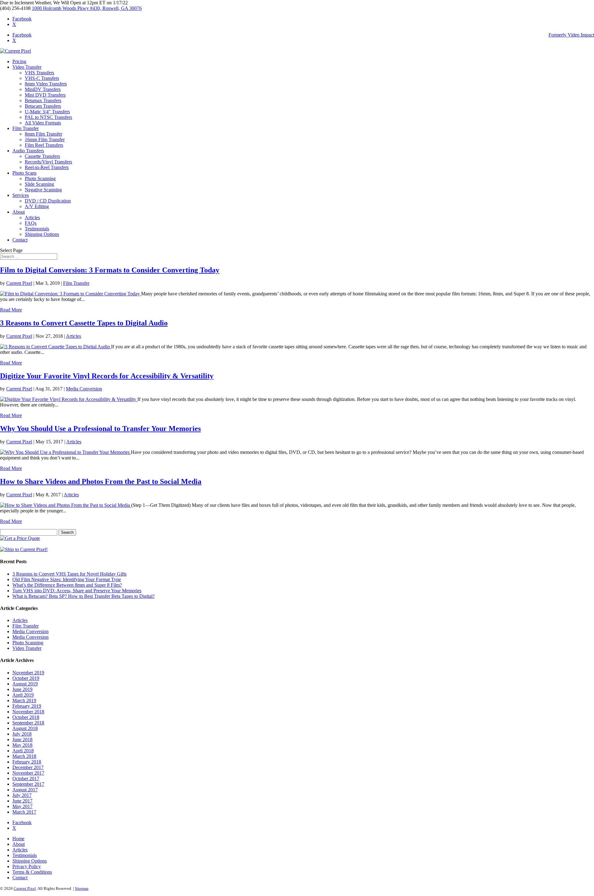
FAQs (31, 223)
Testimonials (37, 228)
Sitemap (81, 888)
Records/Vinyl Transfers (48, 161)
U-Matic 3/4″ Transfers (47, 111)
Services (20, 195)
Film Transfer (25, 128)
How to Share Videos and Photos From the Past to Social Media (100, 481)
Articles (32, 217)
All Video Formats (43, 122)
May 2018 (22, 745)
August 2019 (25, 683)
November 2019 (28, 672)
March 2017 (24, 812)
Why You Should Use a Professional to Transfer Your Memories (100, 428)
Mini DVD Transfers (45, 95)
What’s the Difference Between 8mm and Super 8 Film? (67, 585)
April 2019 (23, 695)
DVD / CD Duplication (48, 200)
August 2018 (25, 728)
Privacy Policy (26, 866)
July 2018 (22, 734)
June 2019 (22, 689)
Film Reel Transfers (44, 145)
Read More (11, 309)
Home (18, 838)
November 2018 (28, 711)
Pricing (19, 61)
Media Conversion (84, 388)
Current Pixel (19, 283)
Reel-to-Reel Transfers (47, 167)
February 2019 (26, 706)
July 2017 (22, 795)
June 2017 (22, 800)
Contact (20, 239)
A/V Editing (37, 206)
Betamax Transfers (43, 100)
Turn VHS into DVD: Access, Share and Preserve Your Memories (76, 590)
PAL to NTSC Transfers (48, 117)
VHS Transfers (39, 72)
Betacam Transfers (43, 106)
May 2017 (22, 806)
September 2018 (28, 722)
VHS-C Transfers (42, 78)
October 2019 (25, 678)
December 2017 (28, 767)
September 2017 (28, 784)
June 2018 (22, 739)
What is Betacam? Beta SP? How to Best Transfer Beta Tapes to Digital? (83, 596)
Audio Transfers (28, 150)
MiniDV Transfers (43, 89)
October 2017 (25, 778)
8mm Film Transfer (43, 134)
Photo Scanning (40, 178)
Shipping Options (42, 234)
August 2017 (25, 789)
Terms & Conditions (32, 872)
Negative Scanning (43, 189)
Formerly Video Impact (571, 34)
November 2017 (28, 773)
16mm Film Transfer (45, 139)
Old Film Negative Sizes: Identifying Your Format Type (66, 579)
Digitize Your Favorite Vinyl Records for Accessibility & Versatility (106, 376)
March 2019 (24, 700)
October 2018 (25, 717)
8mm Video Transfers (46, 83)
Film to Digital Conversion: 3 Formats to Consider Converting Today (109, 270)
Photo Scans (24, 173)
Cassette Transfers (42, 156)
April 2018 (23, 750)
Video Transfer (26, 67)
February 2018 (26, 761)
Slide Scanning (39, 184)
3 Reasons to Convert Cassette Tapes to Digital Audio (84, 323)
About (18, 212)
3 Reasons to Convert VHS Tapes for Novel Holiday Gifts (69, 573)
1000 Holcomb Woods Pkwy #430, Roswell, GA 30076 (87, 8)
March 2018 (24, 756)
